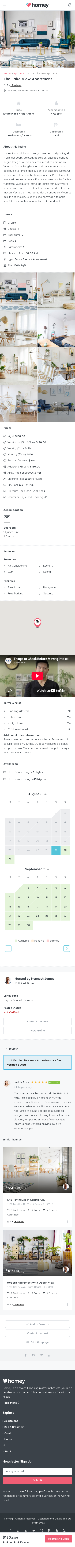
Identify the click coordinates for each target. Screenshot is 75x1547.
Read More (10, 1402)
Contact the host (37, 1021)
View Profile (37, 1030)
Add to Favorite (39, 1324)
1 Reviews (15, 85)
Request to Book (58, 1538)
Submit (37, 1480)
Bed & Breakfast (14, 1427)
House (8, 1439)
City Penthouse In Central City (26, 1199)
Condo (8, 1433)
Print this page (39, 1342)
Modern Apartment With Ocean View (30, 1282)
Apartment (11, 1421)
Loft (7, 1445)
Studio (8, 1451)
